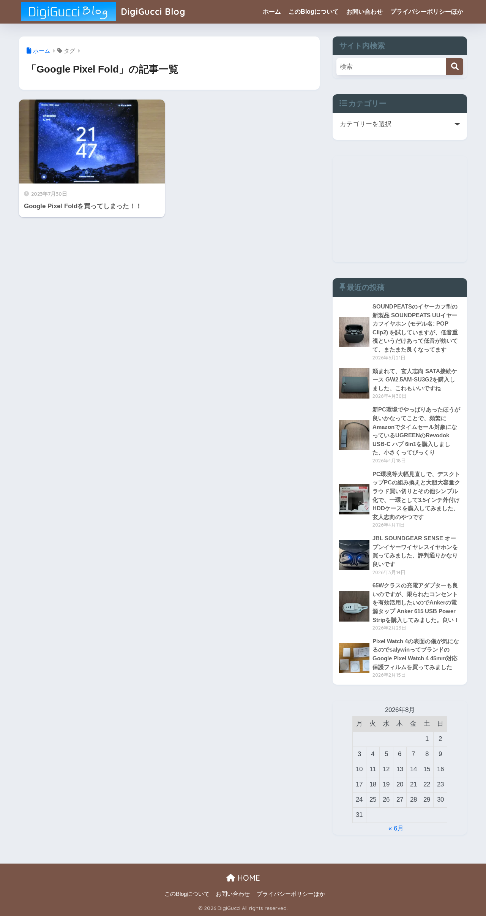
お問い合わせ (364, 11)
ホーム (272, 11)
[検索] (454, 66)
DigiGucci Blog (152, 11)
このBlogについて (314, 11)
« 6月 (396, 828)
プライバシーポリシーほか (426, 11)
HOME (247, 878)
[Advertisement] (400, 209)
